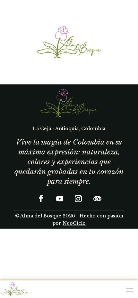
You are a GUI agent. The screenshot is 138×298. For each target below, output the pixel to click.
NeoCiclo (74, 223)
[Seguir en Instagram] (78, 199)
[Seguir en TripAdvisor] (97, 199)
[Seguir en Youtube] (60, 199)
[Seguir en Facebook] (41, 199)
